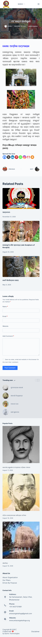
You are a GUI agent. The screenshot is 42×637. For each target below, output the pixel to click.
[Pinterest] (16, 157)
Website (5, 326)
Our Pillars (6, 580)
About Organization (10, 577)
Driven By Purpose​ (10, 583)
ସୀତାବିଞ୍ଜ (5, 563)
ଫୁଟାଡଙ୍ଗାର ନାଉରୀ (17, 387)
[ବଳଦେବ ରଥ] (6, 404)
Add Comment (8, 336)
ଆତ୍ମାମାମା (6, 212)
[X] (8, 157)
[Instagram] (24, 157)
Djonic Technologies (12, 633)
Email (5, 316)
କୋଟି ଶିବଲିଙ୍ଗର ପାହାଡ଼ (11, 280)
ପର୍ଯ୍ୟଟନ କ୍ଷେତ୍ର (33, 26)
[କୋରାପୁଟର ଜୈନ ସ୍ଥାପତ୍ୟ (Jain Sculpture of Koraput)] (21, 231)
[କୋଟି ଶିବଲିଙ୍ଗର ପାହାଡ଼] (21, 266)
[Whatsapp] (20, 157)
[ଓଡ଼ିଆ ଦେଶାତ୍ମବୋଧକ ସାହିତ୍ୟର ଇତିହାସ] (21, 492)
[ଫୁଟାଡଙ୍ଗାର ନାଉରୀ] (6, 387)
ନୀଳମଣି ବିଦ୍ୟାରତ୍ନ (17, 396)
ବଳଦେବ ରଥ (14, 404)
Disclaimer (35, 631)
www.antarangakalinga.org (19, 620)
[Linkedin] (12, 157)
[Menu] (38, 4)
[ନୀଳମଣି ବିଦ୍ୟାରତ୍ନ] (6, 396)
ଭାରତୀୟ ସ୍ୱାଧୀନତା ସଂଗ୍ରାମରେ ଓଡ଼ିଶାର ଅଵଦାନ (16, 467)
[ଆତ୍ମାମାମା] (21, 198)
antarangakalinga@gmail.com (20, 613)
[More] (32, 157)
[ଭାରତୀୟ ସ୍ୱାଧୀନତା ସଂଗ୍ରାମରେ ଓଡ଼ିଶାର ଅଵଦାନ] (21, 444)
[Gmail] (28, 157)
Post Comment (10, 368)
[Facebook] (4, 157)
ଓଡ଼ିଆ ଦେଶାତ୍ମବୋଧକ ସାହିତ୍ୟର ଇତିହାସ (14, 515)
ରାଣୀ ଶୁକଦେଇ (15, 412)
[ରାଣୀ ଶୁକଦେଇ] (6, 412)
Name (5, 307)
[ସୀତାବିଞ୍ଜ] (21, 540)
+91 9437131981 (15, 607)
